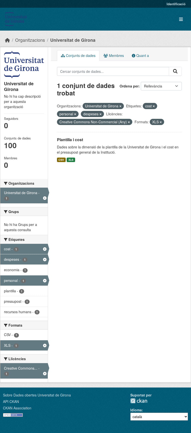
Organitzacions (30, 40)
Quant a (142, 55)
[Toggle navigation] (181, 19)
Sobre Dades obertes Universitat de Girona (37, 394)
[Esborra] (120, 106)
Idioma (136, 409)
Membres (116, 55)
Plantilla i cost (70, 139)
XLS (70, 160)
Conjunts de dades (80, 55)
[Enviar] (175, 71)
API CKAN (11, 401)
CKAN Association (17, 407)
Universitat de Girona (73, 40)
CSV (61, 160)
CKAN (138, 400)
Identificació (176, 3)
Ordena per (129, 86)
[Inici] (7, 40)
